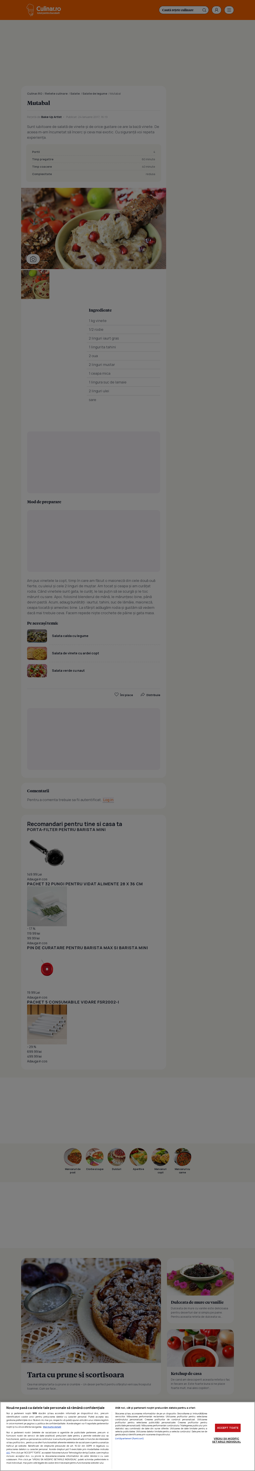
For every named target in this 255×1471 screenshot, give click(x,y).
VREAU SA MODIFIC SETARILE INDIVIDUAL (226, 1440)
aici (8, 1452)
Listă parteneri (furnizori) (129, 1438)
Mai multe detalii (52, 1426)
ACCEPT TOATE (228, 1427)
